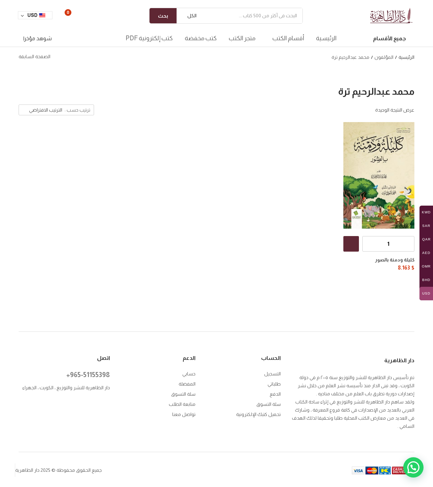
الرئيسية (326, 38)
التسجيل (272, 373)
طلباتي (274, 384)
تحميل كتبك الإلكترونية (258, 414)
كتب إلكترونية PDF (149, 38)
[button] (189, 15)
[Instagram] (93, 404)
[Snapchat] (107, 413)
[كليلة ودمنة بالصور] (378, 175)
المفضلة (187, 384)
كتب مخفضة (201, 38)
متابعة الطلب (182, 404)
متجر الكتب (242, 38)
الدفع (275, 394)
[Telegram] (93, 413)
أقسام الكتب (287, 38)
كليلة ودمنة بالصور (394, 259)
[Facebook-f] (107, 404)
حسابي (189, 373)
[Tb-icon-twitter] (79, 404)
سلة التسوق (268, 404)
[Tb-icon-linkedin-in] (65, 404)
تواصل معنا (184, 414)
